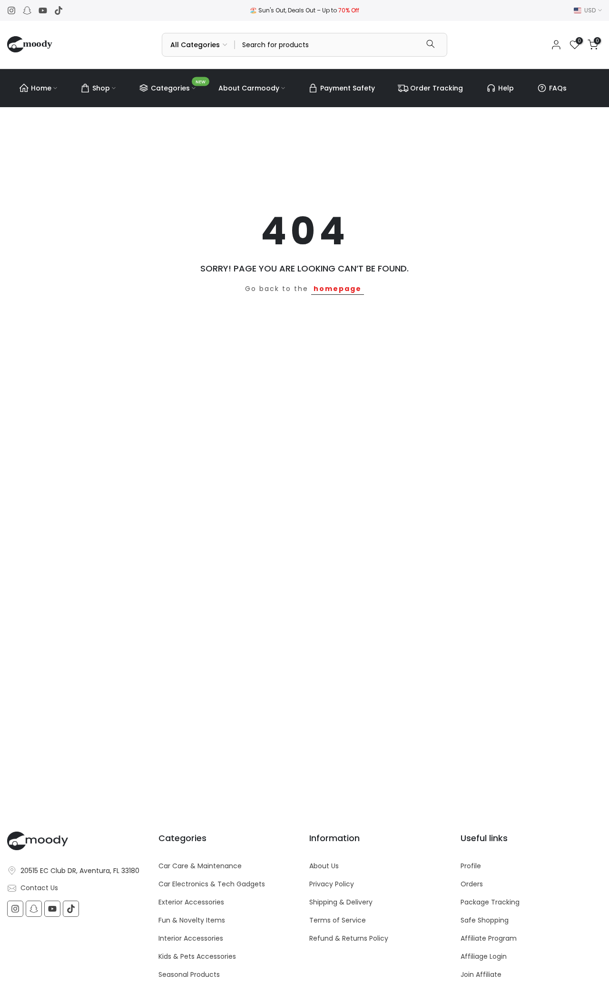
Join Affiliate (481, 974)
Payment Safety (347, 88)
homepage (338, 288)
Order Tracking (436, 88)
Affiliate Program (489, 938)
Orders (472, 884)
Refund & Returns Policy (348, 938)
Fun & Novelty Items (191, 920)
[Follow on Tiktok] (58, 10)
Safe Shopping (485, 920)
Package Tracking (490, 902)
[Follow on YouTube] (43, 10)
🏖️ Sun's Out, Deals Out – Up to (304, 10)
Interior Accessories (190, 938)
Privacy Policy (331, 884)
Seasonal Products (189, 974)
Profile (471, 866)
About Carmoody (248, 88)
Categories (178, 86)
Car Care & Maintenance (200, 866)
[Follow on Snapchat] (27, 10)
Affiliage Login (484, 956)
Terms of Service (337, 920)
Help (506, 88)
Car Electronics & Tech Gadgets (211, 884)
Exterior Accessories (191, 902)
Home (41, 88)
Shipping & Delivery (341, 902)
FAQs (558, 88)
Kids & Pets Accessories (197, 956)
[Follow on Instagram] (11, 10)
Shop (101, 88)
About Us (324, 866)
